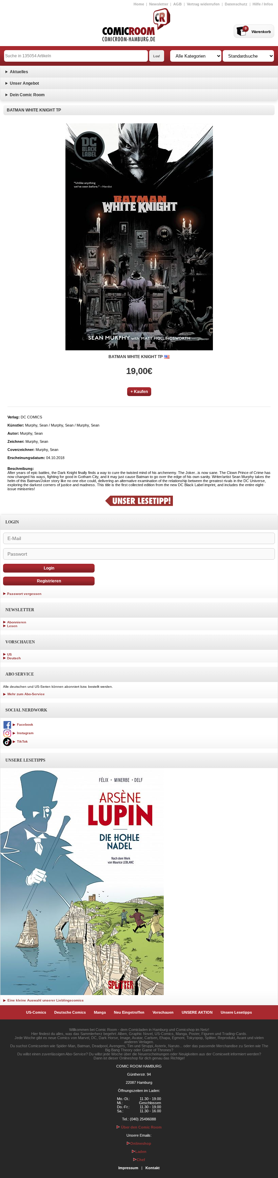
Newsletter (158, 4)
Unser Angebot (24, 83)
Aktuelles (19, 71)
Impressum (128, 1168)
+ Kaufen (139, 391)
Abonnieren (16, 622)
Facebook (24, 724)
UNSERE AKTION (197, 1012)
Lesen (12, 626)
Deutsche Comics (70, 1012)
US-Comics (36, 1012)
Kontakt (152, 1168)
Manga (100, 1012)
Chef (141, 1160)
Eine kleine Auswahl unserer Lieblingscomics (45, 1000)
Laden (140, 1152)
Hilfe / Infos (263, 4)
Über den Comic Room (141, 1127)
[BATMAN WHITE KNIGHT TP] (139, 236)
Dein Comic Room (27, 94)
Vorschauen (163, 1012)
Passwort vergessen (24, 594)
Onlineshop (140, 1143)
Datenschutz (236, 4)
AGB (177, 4)
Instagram (25, 733)
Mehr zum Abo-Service (25, 694)
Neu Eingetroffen (129, 1012)
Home (139, 4)
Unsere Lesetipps (236, 1012)
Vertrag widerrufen (203, 4)
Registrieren (49, 581)
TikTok (22, 741)
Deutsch (14, 658)
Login (49, 568)
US (9, 654)
